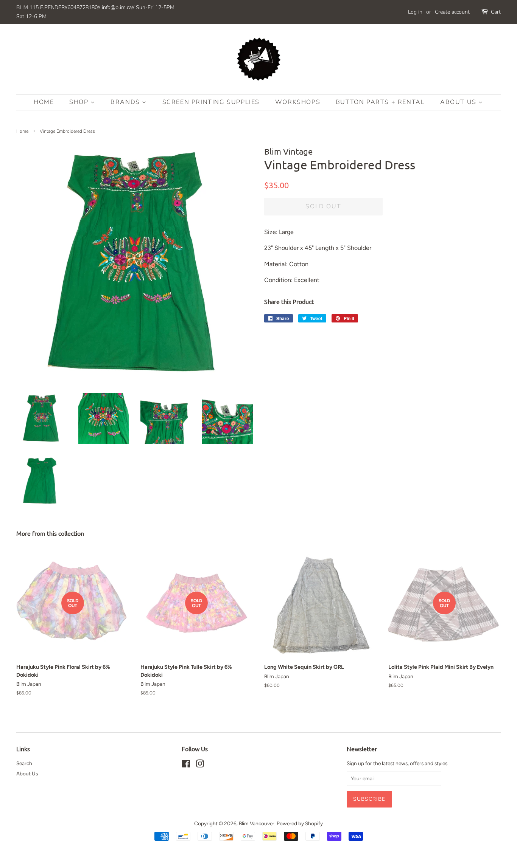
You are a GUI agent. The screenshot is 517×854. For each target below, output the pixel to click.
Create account (452, 11)
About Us (459, 102)
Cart (496, 11)
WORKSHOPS (297, 102)
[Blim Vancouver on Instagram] (200, 765)
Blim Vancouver (256, 823)
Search (24, 763)
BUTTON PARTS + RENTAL (380, 102)
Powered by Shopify (300, 823)
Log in (415, 11)
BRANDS (126, 102)
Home (44, 102)
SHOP (79, 102)
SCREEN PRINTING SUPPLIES (211, 102)
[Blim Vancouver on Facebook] (186, 765)
